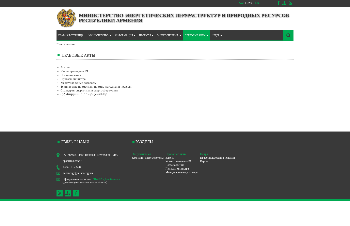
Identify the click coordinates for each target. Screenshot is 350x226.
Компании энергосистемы (147, 157)
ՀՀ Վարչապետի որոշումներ (84, 94)
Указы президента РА (75, 71)
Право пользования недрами (217, 157)
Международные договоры (78, 82)
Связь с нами (75, 141)
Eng (257, 2)
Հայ (241, 2)
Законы (65, 67)
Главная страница (71, 35)
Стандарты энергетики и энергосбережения (89, 90)
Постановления (71, 75)
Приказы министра (73, 79)
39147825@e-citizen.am (106, 179)
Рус (250, 2)
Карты (204, 161)
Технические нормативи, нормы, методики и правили (96, 86)
